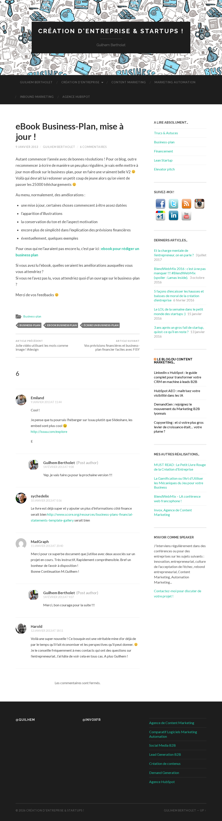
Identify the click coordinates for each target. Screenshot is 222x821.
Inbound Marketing (37, 96)
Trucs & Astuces (166, 133)
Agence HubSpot (76, 96)
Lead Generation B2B (165, 754)
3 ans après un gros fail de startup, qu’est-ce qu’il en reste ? (179, 329)
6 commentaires (93, 147)
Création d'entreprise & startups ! (111, 31)
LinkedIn (173, 215)
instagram (199, 204)
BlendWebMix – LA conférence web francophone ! (177, 498)
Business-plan (32, 316)
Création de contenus (165, 763)
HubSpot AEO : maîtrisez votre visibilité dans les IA (177, 393)
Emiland (37, 398)
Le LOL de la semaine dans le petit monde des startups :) (178, 311)
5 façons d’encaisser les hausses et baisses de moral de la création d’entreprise (179, 295)
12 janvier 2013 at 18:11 (47, 630)
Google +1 (160, 215)
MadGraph (40, 541)
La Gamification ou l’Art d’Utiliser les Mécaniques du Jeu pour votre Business (178, 482)
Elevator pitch (164, 169)
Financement (163, 151)
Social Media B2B (162, 745)
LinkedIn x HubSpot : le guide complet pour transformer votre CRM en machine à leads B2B (177, 377)
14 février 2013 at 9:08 (58, 467)
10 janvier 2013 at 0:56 (46, 500)
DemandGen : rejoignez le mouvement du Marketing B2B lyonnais (177, 408)
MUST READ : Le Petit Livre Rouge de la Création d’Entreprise (180, 467)
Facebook (160, 204)
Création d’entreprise (80, 82)
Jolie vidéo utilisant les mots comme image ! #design (42, 345)
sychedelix (40, 496)
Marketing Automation (175, 82)
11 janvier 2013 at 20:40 (47, 546)
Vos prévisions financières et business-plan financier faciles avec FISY (112, 345)
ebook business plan (62, 325)
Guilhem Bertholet (36, 82)
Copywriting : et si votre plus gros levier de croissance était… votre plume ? (179, 426)
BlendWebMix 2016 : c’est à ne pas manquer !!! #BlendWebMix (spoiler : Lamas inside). (180, 273)
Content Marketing (128, 82)
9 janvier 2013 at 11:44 (46, 402)
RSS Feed (186, 204)
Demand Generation (164, 772)
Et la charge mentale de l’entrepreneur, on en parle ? (174, 252)
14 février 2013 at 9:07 (58, 597)
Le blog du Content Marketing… (173, 360)
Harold (36, 626)
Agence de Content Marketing (171, 723)
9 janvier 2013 (27, 147)
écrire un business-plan (101, 325)
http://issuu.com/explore (49, 431)
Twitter (173, 204)
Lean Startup (163, 160)
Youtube (186, 215)
